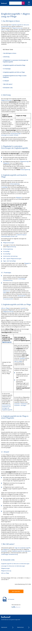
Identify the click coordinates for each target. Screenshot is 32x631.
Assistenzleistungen (16, 133)
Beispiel (7, 80)
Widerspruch (6, 291)
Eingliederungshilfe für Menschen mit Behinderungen (15, 563)
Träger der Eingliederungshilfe (22, 548)
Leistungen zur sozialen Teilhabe (9, 135)
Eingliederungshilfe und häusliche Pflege (14, 65)
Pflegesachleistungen (8, 242)
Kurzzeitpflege (7, 254)
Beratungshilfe (22, 295)
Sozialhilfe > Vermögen (20, 405)
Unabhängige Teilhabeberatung (9, 554)
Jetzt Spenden (16, 591)
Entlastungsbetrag (25, 169)
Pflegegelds (19, 197)
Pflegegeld (27, 263)
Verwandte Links (8, 87)
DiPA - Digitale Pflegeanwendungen (12, 258)
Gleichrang (6, 56)
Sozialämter (4, 551)
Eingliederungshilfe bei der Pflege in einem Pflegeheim (14, 76)
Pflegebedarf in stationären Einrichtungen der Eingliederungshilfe (15, 61)
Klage (4, 292)
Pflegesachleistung (11, 246)
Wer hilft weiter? (8, 84)
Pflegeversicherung (17, 28)
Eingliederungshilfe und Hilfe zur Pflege (14, 72)
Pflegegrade (6, 163)
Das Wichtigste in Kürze (10, 53)
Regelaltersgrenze (6, 342)
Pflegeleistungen (5, 568)
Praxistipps (8, 68)
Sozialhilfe (23, 308)
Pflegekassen (6, 549)
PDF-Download (11, 599)
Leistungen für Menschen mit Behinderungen (13, 566)
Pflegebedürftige (24, 161)
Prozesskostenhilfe (8, 299)
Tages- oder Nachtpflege (9, 261)
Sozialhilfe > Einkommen (20, 403)
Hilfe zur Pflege (5, 29)
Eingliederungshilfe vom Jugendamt (21, 551)
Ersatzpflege (4, 187)
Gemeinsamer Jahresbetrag (10, 256)
